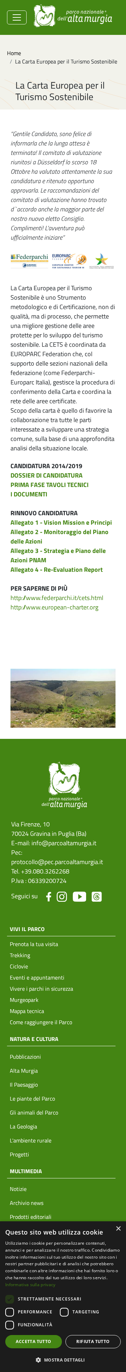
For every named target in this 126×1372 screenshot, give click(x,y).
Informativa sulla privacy (30, 1285)
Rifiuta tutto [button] (93, 1341)
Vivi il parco (27, 929)
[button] (63, 1360)
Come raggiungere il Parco (41, 1022)
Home (14, 53)
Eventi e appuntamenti (37, 977)
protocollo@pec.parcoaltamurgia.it (57, 862)
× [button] (118, 1228)
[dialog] (63, 1296)
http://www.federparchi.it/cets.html (56, 597)
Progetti (19, 1154)
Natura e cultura (34, 1039)
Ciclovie (19, 966)
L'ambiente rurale (30, 1140)
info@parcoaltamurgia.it (63, 843)
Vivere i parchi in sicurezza (41, 988)
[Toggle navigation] (17, 17)
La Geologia (23, 1126)
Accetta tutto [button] (33, 1341)
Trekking (20, 955)
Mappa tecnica (27, 1011)
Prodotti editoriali (30, 1217)
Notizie (18, 1189)
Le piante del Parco (32, 1098)
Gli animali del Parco (34, 1112)
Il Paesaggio (24, 1084)
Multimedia (26, 1171)
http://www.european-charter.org (54, 607)
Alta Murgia (24, 1070)
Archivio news (26, 1203)
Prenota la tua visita (34, 944)
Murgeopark (24, 1000)
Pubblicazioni (25, 1056)
